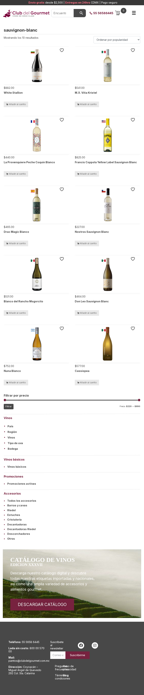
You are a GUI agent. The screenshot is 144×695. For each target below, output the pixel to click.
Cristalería (13, 519)
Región (12, 432)
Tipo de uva (15, 443)
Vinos (11, 437)
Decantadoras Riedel (20, 529)
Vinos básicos (15, 466)
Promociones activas (20, 483)
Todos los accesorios (20, 500)
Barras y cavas (15, 505)
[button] (72, 426)
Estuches (12, 514)
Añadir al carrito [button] (17, 104)
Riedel (10, 510)
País (11, 426)
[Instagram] (95, 645)
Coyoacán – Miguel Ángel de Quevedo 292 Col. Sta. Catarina (24, 670)
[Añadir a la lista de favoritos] (62, 50)
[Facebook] (81, 645)
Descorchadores (17, 534)
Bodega (13, 448)
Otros (9, 538)
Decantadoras (15, 524)
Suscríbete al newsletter (57, 645)
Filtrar (8, 406)
